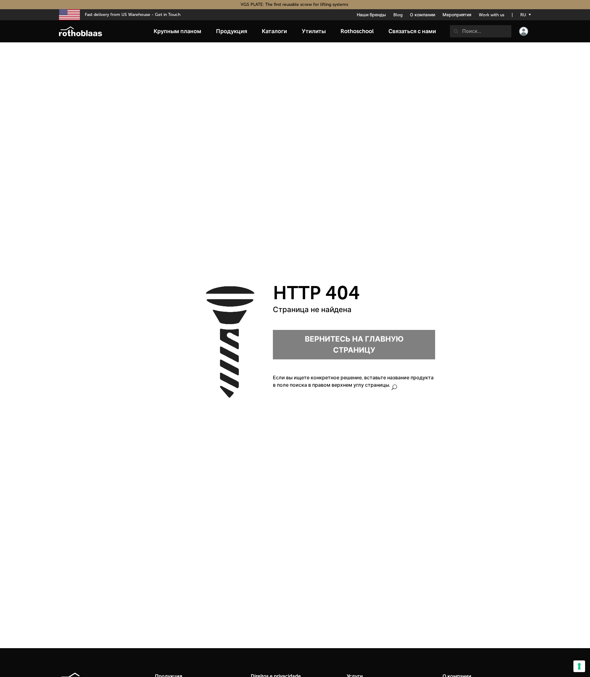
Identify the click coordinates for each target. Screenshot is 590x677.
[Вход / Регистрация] (523, 31)
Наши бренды (371, 15)
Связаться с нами (412, 31)
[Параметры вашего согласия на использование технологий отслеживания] (579, 666)
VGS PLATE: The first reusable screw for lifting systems (295, 4)
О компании (422, 15)
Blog (398, 15)
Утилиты (314, 31)
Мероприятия (456, 15)
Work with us (491, 15)
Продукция (231, 31)
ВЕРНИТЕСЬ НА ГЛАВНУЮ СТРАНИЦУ (354, 344)
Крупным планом (177, 31)
